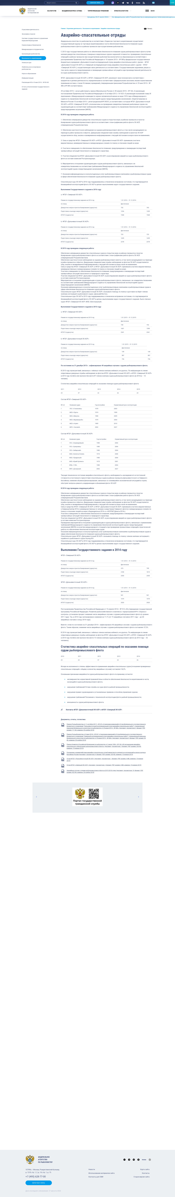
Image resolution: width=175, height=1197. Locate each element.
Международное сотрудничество (33, 49)
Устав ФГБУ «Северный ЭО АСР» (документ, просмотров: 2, (104, 765)
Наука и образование (29, 73)
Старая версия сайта (141, 1177)
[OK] (132, 3)
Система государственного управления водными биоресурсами (35, 39)
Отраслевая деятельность (30, 29)
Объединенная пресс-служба (72, 11)
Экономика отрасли (28, 34)
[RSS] (144, 3)
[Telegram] (123, 3)
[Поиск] (76, 2)
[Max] (113, 3)
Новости (92, 1169)
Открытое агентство (121, 11)
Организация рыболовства (31, 54)
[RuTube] (138, 3)
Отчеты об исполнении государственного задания (35, 88)
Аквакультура (26, 62)
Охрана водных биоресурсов (31, 45)
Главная (63, 28)
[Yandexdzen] (118, 3)
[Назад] (37, 797)
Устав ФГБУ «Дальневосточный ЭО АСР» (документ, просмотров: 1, (105, 759)
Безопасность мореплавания (31, 58)
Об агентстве (51, 11)
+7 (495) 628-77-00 (36, 1176)
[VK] (128, 3)
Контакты (145, 1173)
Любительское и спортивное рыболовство (31, 68)
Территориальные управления (98, 11)
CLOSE (172, 2)
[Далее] (138, 797)
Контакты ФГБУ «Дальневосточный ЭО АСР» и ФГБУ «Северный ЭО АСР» (94, 710)
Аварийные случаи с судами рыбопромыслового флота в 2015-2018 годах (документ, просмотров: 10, (105, 771)
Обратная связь (95, 2)
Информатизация (28, 78)
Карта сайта (144, 1169)
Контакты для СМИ (96, 1177)
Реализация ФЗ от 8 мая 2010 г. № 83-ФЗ (35, 82)
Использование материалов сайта (102, 1173)
